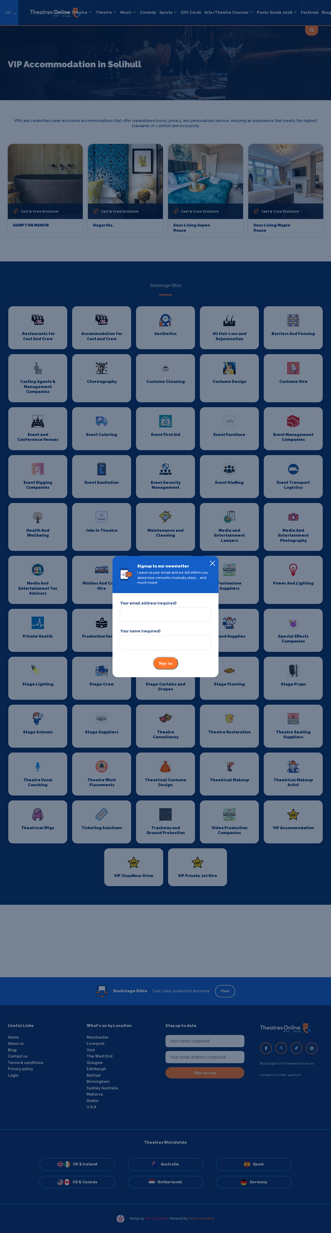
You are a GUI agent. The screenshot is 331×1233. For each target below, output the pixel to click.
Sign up (165, 663)
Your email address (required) (148, 603)
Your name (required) (140, 631)
